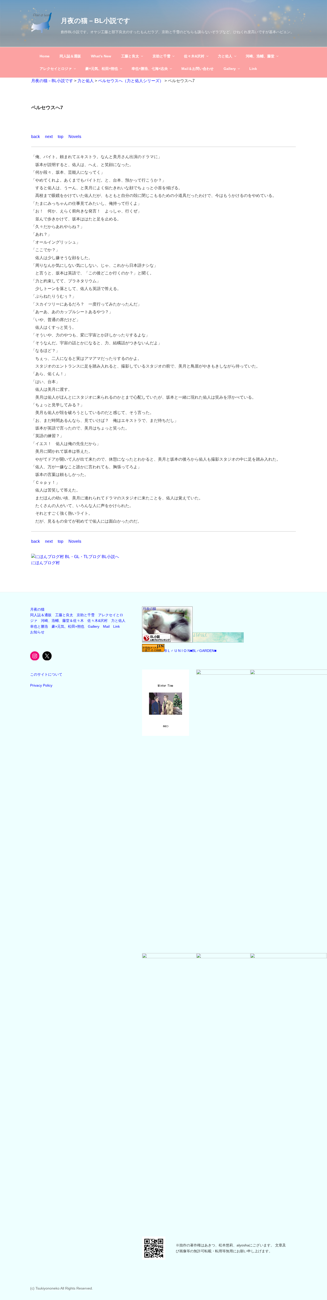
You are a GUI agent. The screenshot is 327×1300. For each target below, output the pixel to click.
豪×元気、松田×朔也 (101, 69)
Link (253, 69)
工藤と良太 (130, 56)
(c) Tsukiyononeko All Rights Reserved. (61, 1288)
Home (45, 56)
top (60, 136)
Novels (74, 136)
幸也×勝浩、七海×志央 (150, 69)
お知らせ (37, 632)
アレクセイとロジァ (56, 69)
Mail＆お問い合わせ (197, 69)
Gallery (230, 69)
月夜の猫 (37, 609)
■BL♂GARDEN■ (203, 651)
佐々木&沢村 (194, 56)
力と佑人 (225, 56)
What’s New (101, 56)
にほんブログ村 (45, 563)
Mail (106, 626)
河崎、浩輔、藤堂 (260, 56)
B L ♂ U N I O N (177, 651)
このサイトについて (46, 674)
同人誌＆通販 (70, 56)
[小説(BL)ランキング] (167, 641)
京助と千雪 (161, 56)
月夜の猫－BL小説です (95, 20)
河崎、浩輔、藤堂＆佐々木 (62, 621)
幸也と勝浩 (39, 626)
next (49, 136)
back (35, 136)
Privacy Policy (41, 685)
